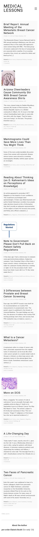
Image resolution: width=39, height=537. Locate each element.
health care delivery (24, 276)
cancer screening (20, 165)
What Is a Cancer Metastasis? (14, 339)
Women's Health (10, 126)
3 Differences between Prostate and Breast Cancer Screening (17, 293)
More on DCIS (12, 392)
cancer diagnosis (13, 366)
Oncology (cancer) (8, 324)
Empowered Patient (21, 59)
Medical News (29, 165)
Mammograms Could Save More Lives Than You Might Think (17, 142)
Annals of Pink (12, 124)
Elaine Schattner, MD (20, 36)
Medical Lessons (13, 8)
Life (5, 126)
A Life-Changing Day (16, 433)
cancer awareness (29, 124)
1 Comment (7, 63)
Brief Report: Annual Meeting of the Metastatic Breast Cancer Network (19, 29)
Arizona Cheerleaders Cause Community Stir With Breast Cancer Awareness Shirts (17, 94)
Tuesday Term (7, 368)
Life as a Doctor (23, 458)
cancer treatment (22, 501)
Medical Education (22, 214)
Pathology (16, 421)
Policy (9, 278)
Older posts (5, 514)
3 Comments (7, 461)
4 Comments (7, 166)
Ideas (10, 214)
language (20, 366)
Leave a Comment (8, 128)
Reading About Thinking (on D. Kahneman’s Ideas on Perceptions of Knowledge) (19, 182)
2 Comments (32, 214)
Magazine (14, 214)
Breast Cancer (12, 59)
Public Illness (11, 503)
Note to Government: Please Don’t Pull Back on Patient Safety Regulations (19, 245)
